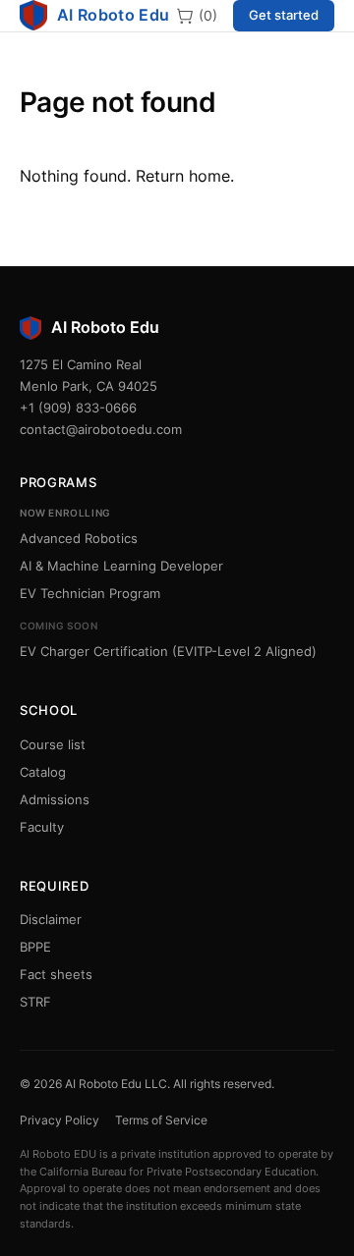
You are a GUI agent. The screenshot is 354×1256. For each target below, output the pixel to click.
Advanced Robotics (79, 538)
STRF (35, 1002)
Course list (53, 744)
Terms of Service (161, 1120)
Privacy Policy (59, 1120)
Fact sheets (56, 974)
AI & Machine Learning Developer (121, 565)
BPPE (35, 947)
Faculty (42, 827)
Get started (284, 15)
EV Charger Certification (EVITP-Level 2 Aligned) (168, 651)
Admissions (54, 799)
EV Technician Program (90, 593)
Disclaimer (51, 919)
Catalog (43, 772)
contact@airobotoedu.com (101, 429)
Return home (183, 176)
